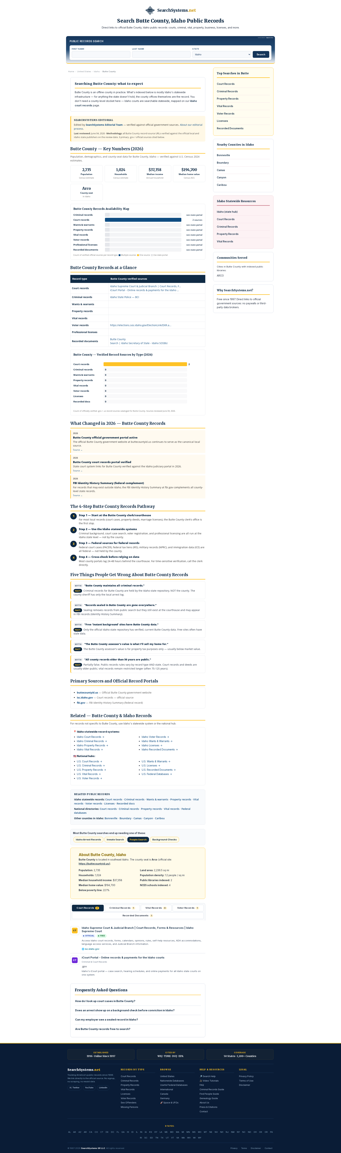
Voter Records (225, 113)
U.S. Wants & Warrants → (156, 761)
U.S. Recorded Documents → (159, 769)
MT (205, 1132)
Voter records (93, 803)
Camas (138, 818)
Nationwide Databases (172, 1080)
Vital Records (225, 106)
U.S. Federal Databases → (157, 773)
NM (232, 1132)
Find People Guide (209, 1094)
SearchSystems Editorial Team (104, 124)
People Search (138, 839)
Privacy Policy (246, 1076)
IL (137, 1132)
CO (96, 1132)
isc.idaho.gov (85, 697)
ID (132, 1132)
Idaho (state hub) (227, 211)
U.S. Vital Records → (89, 773)
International (166, 1089)
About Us (204, 1102)
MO (199, 1132)
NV (216, 1132)
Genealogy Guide (209, 1098)
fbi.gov (81, 702)
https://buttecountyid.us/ (94, 863)
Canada (164, 1094)
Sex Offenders (128, 1102)
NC (243, 1132)
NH (221, 1132)
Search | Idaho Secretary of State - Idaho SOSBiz (139, 343)
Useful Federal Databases (174, 1085)
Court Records (226, 84)
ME (166, 1132)
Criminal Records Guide (212, 1089)
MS (194, 1132)
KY (156, 1132)
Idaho (97, 71)
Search (261, 54)
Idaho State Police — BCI (124, 297)
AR (85, 1132)
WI (194, 1137)
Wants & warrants (157, 799)
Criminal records (134, 799)
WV (189, 1137)
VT (172, 1137)
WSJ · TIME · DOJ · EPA (170, 1056)
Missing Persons (129, 1107)
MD (172, 1132)
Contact (204, 1111)
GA (123, 1132)
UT (167, 1137)
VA (177, 1137)
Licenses (109, 803)
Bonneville (111, 818)
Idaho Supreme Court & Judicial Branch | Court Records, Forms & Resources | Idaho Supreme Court (138, 929)
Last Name (138, 49)
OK (260, 1132)
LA (161, 1132)
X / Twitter (74, 1087)
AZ (80, 1132)
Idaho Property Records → (92, 745)
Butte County (118, 339)
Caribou (160, 818)
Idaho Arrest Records (88, 839)
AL (69, 1132)
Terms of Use (246, 1080)
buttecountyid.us (87, 692)
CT (101, 1132)
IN (141, 1132)
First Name (78, 49)
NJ (227, 1132)
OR (266, 1132)
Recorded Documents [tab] (137, 915)
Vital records (171, 809)
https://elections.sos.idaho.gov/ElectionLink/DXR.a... (140, 325)
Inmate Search (115, 839)
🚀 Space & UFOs (169, 1102)
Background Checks (164, 839)
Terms (244, 1148)
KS (150, 1132)
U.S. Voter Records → (89, 778)
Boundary (125, 818)
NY (238, 1132)
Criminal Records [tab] (121, 908)
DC (112, 1132)
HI (128, 1132)
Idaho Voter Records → (155, 736)
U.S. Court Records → (89, 761)
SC (145, 1137)
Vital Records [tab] (155, 908)
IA (146, 1132)
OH (255, 1132)
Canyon (148, 818)
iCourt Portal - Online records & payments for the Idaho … (144, 290)
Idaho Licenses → (152, 745)
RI (141, 1137)
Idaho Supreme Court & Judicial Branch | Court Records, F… (145, 286)
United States (84, 71)
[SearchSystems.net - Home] (150, 10)
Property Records (228, 98)
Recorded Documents (230, 128)
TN (156, 1137)
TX (162, 1137)
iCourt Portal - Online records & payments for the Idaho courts (123, 957)
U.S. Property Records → (91, 769)
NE (210, 1132)
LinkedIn (103, 1087)
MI (183, 1132)
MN (188, 1132)
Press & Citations (208, 1107)
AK (74, 1132)
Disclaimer (244, 1085)
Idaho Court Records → (90, 736)
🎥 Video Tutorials (209, 1080)
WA (183, 1137)
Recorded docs (126, 803)
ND (249, 1132)
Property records (180, 799)
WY (199, 1137)
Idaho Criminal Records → (92, 741)
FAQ (202, 1085)
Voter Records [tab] (187, 908)
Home (71, 71)
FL (118, 1132)
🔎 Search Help (208, 1076)
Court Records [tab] (87, 908)
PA (271, 1132)
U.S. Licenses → (151, 765)
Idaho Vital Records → (90, 749)
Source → (78, 449)
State (195, 49)
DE (107, 1132)
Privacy (234, 1148)
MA (177, 1132)
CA (90, 1132)
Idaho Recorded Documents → (160, 749)
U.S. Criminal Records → (91, 765)
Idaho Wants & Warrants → (157, 741)
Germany (165, 1098)
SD (151, 1137)
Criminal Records (227, 91)
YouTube (89, 1087)
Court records (113, 799)
